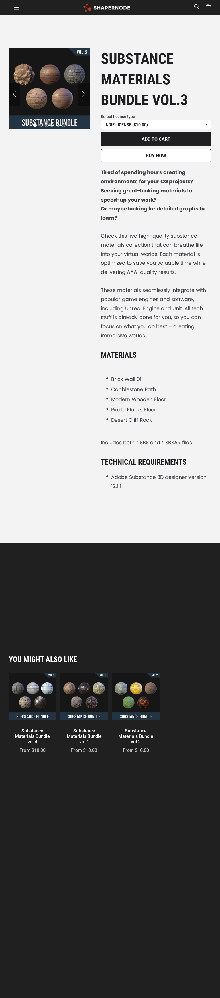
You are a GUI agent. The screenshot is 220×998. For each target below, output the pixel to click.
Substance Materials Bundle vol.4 (32, 736)
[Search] (196, 6)
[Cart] (211, 7)
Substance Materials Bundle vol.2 (135, 736)
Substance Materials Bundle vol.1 (84, 736)
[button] (14, 94)
